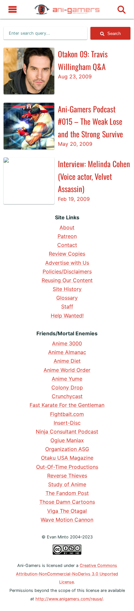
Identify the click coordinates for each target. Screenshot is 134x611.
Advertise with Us (67, 262)
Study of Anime (67, 484)
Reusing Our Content (67, 280)
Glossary (67, 297)
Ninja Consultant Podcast (67, 431)
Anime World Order (67, 370)
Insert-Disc (67, 423)
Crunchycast (67, 396)
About (67, 227)
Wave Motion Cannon (67, 519)
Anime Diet (67, 361)
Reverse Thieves (67, 475)
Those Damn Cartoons (67, 502)
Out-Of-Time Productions (67, 467)
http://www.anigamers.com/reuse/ (69, 598)
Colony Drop (67, 387)
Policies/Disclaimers (67, 271)
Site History (67, 289)
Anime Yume (67, 378)
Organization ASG (67, 449)
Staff (67, 306)
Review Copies (67, 253)
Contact (67, 245)
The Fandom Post (67, 493)
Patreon (67, 236)
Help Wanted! (67, 315)
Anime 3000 (67, 343)
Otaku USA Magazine (67, 458)
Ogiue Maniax (67, 440)
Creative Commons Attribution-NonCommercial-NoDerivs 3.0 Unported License (67, 573)
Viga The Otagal (67, 511)
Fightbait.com (67, 414)
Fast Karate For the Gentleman (67, 405)
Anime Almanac (67, 352)
